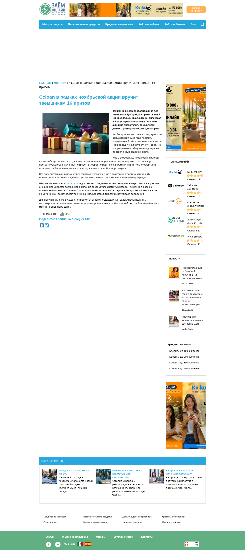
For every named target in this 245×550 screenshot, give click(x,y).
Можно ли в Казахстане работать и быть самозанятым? (126, 474)
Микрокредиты (52, 24)
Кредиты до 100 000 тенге (184, 350)
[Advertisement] (122, 54)
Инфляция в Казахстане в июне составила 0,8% (193, 320)
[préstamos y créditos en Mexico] (80, 543)
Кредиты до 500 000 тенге (184, 368)
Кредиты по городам (55, 516)
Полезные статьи (52, 461)
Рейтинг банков (175, 24)
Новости (60, 83)
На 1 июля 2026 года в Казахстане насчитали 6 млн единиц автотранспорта (192, 297)
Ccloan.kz (71, 183)
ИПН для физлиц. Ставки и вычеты (74, 472)
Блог (194, 24)
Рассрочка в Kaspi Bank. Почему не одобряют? (180, 472)
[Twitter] (47, 225)
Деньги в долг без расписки (137, 516)
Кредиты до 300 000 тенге (184, 362)
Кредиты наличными (119, 24)
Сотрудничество (123, 536)
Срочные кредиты (132, 522)
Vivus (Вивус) (194, 236)
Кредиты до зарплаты (95, 522)
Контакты (146, 536)
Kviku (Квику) (194, 171)
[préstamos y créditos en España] (88, 543)
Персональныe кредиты (84, 24)
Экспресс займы (171, 522)
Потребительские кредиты (97, 516)
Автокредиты (51, 522)
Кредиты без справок (173, 516)
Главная (45, 83)
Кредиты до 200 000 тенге (184, 356)
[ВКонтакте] (42, 225)
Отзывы (100, 536)
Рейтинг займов (149, 24)
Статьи (50, 536)
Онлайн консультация (75, 536)
